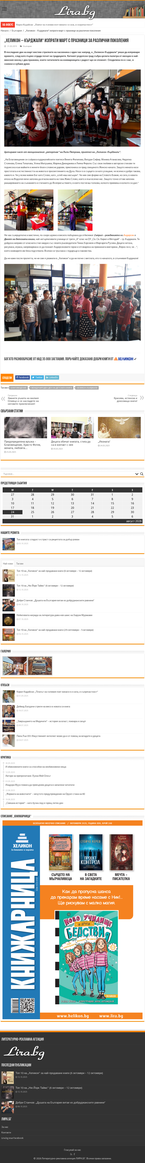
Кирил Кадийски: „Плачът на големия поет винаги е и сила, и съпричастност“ (57, 691)
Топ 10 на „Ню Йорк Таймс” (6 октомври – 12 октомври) (45, 585)
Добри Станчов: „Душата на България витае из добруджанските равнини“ (55, 600)
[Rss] (71, 1154)
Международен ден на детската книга (51, 388)
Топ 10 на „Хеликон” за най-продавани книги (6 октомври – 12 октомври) (54, 571)
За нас (4, 1127)
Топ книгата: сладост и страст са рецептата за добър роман (48, 539)
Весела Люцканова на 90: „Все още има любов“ (40, 24)
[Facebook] (74, 1154)
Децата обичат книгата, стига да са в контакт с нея (70, 443)
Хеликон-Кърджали (87, 388)
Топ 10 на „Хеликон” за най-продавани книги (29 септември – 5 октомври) (55, 630)
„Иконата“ (104, 441)
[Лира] (75, 8)
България (17, 30)
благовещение (19, 388)
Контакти (6, 1132)
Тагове (19, 563)
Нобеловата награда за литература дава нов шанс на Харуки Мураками (54, 615)
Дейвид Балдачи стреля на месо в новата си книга (43, 706)
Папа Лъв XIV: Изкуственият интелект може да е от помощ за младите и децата (58, 736)
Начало (5, 30)
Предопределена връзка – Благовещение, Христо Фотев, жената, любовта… (22, 445)
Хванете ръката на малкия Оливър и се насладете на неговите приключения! (23, 399)
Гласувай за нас (72, 1150)
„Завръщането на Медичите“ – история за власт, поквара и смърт (51, 721)
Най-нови (8, 563)
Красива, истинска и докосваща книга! (125, 398)
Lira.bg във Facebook (12, 1138)
